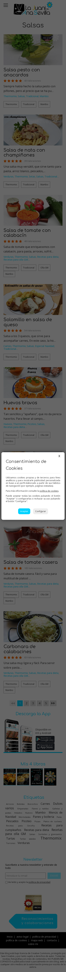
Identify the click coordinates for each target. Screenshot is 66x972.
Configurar (40, 511)
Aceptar (24, 511)
